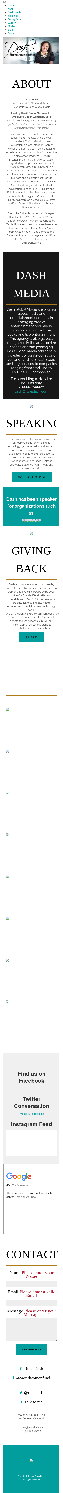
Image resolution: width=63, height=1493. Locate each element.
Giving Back (14, 19)
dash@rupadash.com (31, 391)
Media (11, 26)
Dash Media (14, 12)
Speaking (13, 15)
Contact (12, 33)
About (11, 8)
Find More (31, 637)
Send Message (31, 1349)
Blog (10, 29)
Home (11, 5)
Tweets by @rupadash (31, 1113)
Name (31, 1274)
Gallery (12, 22)
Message (31, 1312)
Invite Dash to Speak (32, 477)
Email (31, 1293)
